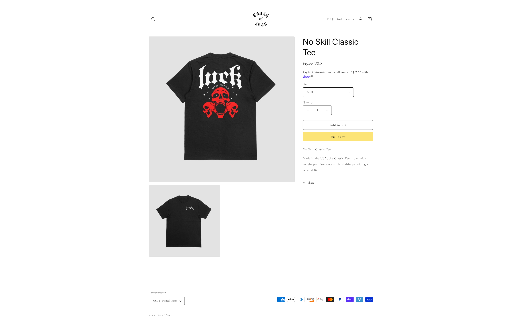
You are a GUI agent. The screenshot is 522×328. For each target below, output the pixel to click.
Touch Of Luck (164, 315)
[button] (153, 19)
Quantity (308, 102)
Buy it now (338, 137)
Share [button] (310, 182)
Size (305, 84)
